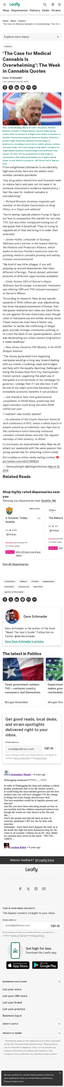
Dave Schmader (12, 77)
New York (38, 587)
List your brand (12, 1002)
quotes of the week (14, 592)
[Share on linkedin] (16, 87)
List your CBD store (15, 996)
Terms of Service (21, 758)
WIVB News (28, 401)
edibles (23, 581)
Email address (12, 742)
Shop (6, 10)
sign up (48, 747)
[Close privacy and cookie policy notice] (60, 1073)
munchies (9, 587)
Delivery (35, 10)
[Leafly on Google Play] (45, 965)
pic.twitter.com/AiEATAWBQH (21, 461)
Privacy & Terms (12, 1033)
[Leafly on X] (28, 889)
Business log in (12, 1015)
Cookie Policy (34, 1078)
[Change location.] (53, 5)
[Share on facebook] (5, 87)
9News (21, 293)
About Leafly (10, 1024)
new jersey (24, 587)
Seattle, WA (48, 500)
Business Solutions (15, 981)
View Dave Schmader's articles (24, 641)
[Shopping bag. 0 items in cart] (59, 5)
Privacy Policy (40, 758)
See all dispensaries (16, 564)
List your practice (14, 1009)
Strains (56, 10)
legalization (48, 581)
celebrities (10, 581)
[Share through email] (28, 87)
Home (5, 21)
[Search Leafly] (45, 5)
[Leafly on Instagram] (36, 889)
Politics (22, 21)
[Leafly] (15, 5)
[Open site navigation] (5, 5)
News (13, 21)
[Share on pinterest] (22, 87)
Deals (45, 10)
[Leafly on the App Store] (18, 965)
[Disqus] (32, 810)
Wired (41, 439)
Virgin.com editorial (28, 209)
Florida (35, 581)
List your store (12, 989)
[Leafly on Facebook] (20, 888)
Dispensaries (19, 10)
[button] (34, 87)
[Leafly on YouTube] (44, 889)
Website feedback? (32, 860)
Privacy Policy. (37, 935)
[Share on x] (11, 87)
